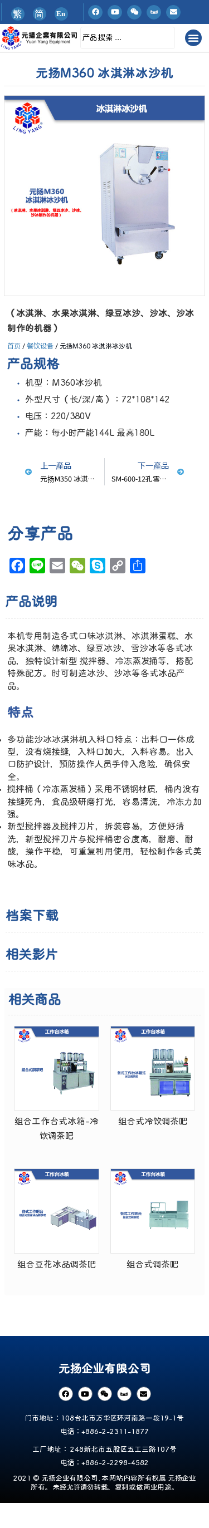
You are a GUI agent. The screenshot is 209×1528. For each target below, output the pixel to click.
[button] (193, 38)
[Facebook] (95, 12)
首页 (14, 345)
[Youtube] (115, 12)
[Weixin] (134, 12)
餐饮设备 (40, 345)
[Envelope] (173, 12)
